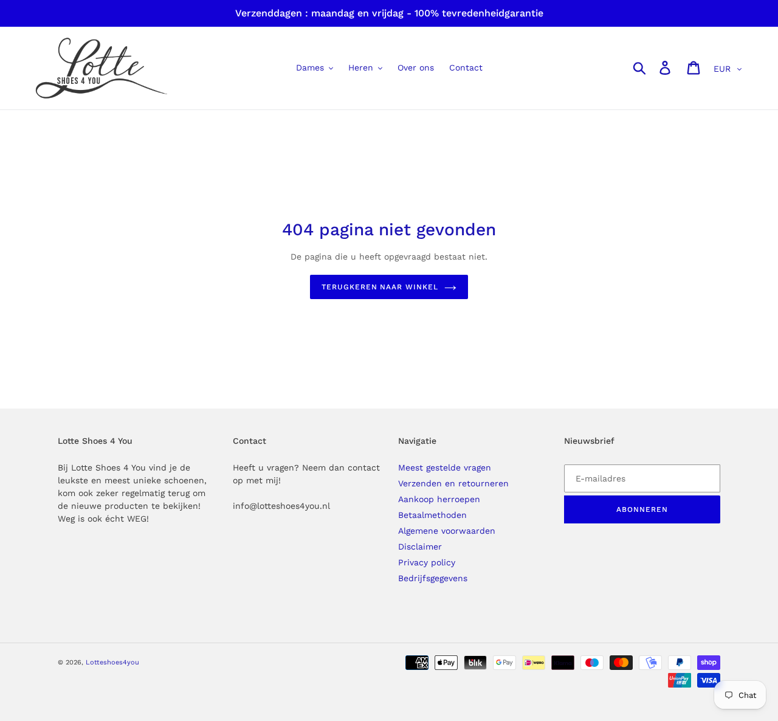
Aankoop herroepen (439, 499)
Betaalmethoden (432, 515)
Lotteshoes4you (112, 662)
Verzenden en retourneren (453, 483)
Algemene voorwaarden (446, 531)
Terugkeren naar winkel (380, 287)
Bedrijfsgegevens (432, 578)
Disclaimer (420, 546)
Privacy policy (426, 562)
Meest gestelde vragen (444, 467)
